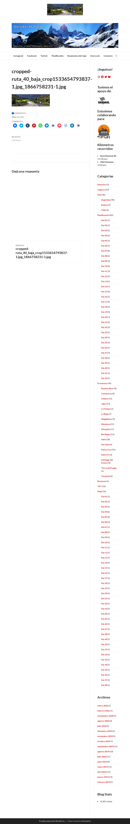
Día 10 (104, 266)
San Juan (105, 444)
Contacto (108, 56)
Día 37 (104, 680)
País (99, 194)
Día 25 (104, 342)
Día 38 (104, 685)
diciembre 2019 (104, 731)
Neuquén (105, 429)
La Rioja (105, 414)
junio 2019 (102, 761)
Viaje (99, 491)
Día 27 (104, 352)
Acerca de (95, 56)
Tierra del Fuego (109, 468)
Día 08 (104, 256)
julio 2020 (101, 726)
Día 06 (104, 245)
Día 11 (104, 271)
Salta (103, 439)
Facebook (32, 56)
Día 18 (104, 307)
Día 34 (104, 664)
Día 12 (104, 276)
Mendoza (105, 424)
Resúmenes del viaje (76, 56)
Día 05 (104, 240)
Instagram (18, 56)
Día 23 (104, 332)
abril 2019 (102, 772)
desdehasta (20, 113)
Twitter (44, 56)
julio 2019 (101, 756)
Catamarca (106, 393)
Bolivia (104, 205)
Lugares (101, 189)
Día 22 (104, 327)
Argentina (106, 200)
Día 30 (104, 368)
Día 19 (104, 312)
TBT (99, 486)
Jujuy (103, 403)
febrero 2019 (103, 782)
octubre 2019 (103, 741)
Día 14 (104, 286)
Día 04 (104, 235)
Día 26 (104, 347)
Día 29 (104, 363)
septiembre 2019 (105, 746)
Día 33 (104, 659)
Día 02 (104, 225)
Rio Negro (106, 434)
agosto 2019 (103, 751)
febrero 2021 (103, 710)
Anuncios (101, 184)
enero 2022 (102, 705)
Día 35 (104, 670)
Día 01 (104, 220)
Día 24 (104, 337)
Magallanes (106, 419)
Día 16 (104, 296)
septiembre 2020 (105, 716)
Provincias (102, 383)
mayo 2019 (102, 767)
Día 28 (104, 358)
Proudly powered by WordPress (52, 821)
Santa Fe (105, 454)
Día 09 (104, 261)
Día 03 (104, 230)
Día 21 (104, 322)
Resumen (101, 481)
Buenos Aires (107, 388)
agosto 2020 (103, 721)
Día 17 (104, 301)
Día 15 (104, 291)
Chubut (104, 398)
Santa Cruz (106, 449)
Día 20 (104, 317)
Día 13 (104, 281)
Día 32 (104, 378)
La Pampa (105, 409)
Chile (103, 210)
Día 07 (104, 251)
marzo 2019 (102, 777)
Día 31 (104, 373)
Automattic (86, 821)
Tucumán (105, 476)
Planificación (57, 56)
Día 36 (104, 675)
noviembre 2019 (105, 736)
